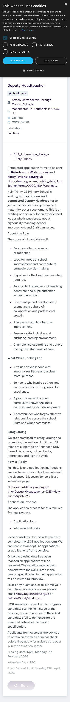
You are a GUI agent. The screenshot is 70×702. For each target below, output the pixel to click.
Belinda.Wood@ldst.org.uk (25, 598)
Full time (13, 133)
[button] (35, 70)
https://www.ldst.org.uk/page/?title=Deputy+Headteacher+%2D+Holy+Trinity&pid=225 (34, 491)
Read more (28, 30)
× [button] (65, 4)
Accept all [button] (18, 60)
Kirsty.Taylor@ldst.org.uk (32, 594)
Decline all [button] (51, 60)
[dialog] (35, 38)
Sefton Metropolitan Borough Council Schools (31, 102)
